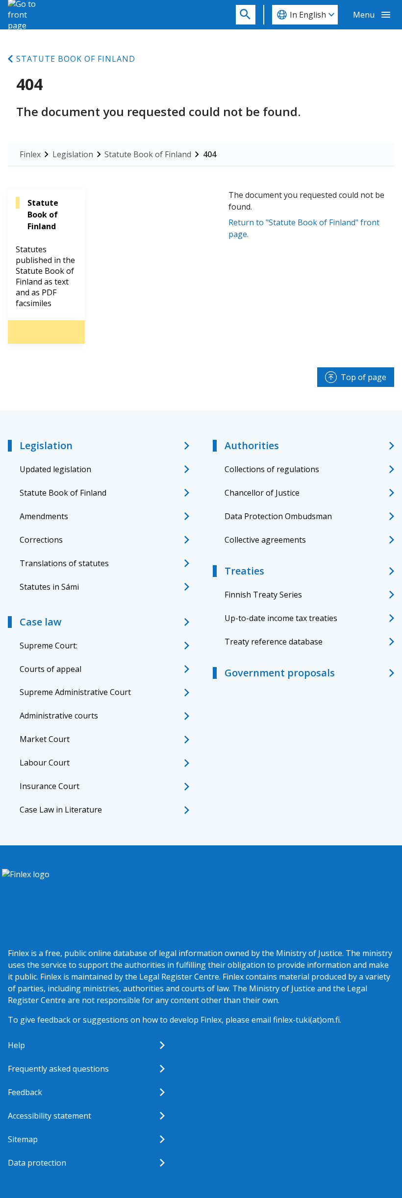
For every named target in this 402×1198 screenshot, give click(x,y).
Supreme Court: (48, 645)
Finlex (30, 154)
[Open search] (245, 14)
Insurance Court (49, 786)
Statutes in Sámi (49, 586)
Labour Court (45, 762)
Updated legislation (55, 469)
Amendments (44, 516)
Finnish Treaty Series (263, 594)
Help (16, 1045)
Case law (40, 621)
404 (209, 154)
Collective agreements (265, 539)
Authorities (252, 445)
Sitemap (23, 1139)
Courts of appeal (50, 669)
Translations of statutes (64, 563)
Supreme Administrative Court (75, 692)
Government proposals (280, 672)
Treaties (244, 570)
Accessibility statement (49, 1115)
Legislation (72, 154)
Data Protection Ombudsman (278, 516)
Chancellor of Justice (262, 492)
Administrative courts (59, 715)
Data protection (37, 1162)
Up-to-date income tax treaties (281, 618)
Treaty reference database (274, 641)
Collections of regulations (272, 469)
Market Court (45, 739)
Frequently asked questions (58, 1068)
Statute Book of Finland (75, 58)
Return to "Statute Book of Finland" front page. (303, 228)
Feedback (25, 1092)
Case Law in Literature (61, 809)
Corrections (41, 539)
